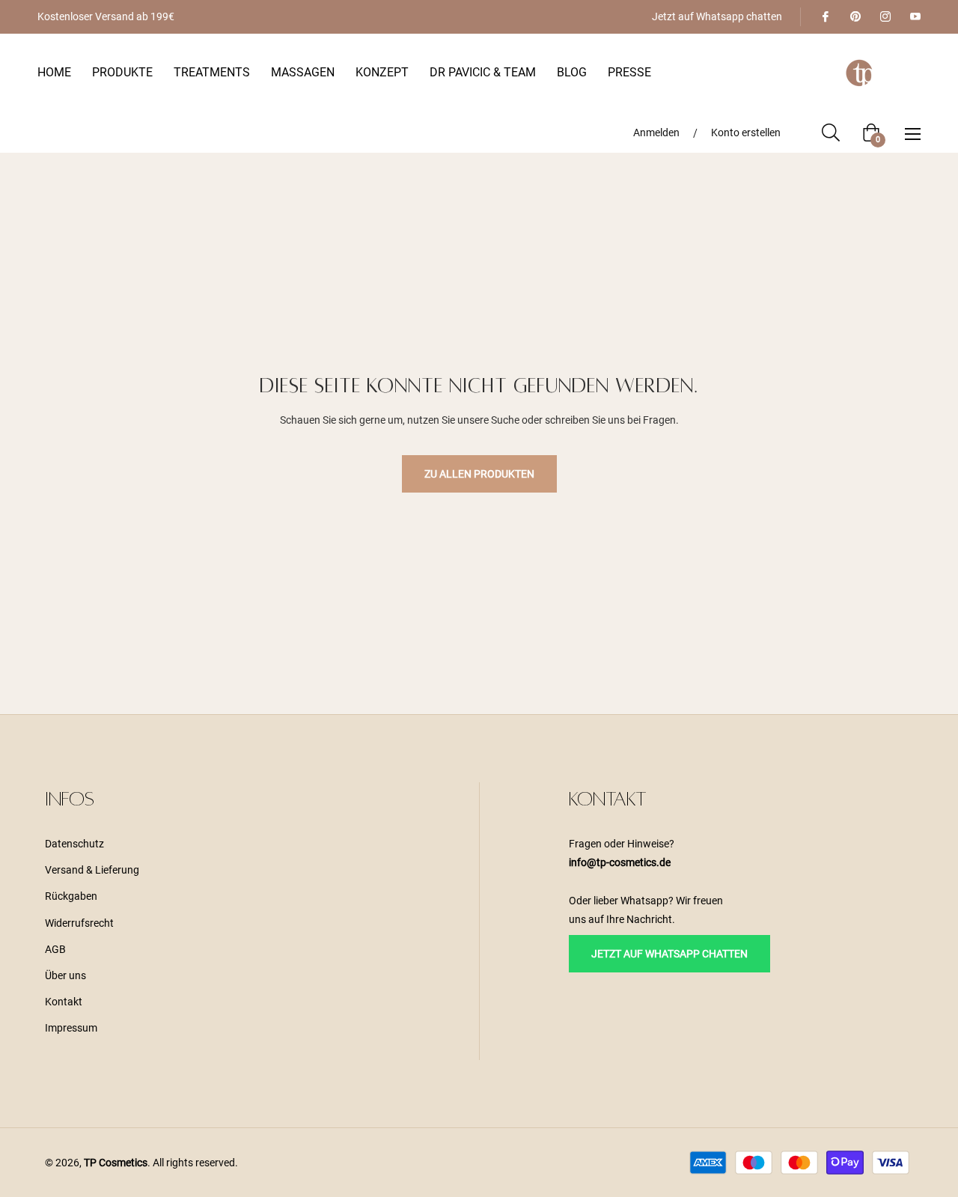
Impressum (71, 1028)
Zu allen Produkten (479, 474)
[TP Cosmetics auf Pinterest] (855, 16)
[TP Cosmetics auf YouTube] (915, 16)
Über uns (65, 975)
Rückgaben (71, 896)
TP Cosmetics (115, 1163)
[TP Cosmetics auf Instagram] (885, 16)
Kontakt (63, 1002)
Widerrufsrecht (79, 923)
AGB (55, 949)
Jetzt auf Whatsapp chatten (717, 16)
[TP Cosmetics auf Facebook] (825, 16)
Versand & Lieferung (92, 870)
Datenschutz (74, 844)
